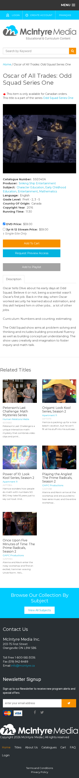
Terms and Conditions (39, 768)
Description (13, 279)
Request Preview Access (31, 253)
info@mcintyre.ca (23, 665)
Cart (63, 747)
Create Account (41, 15)
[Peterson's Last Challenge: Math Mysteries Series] (20, 391)
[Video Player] (39, 138)
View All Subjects (39, 610)
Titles (17, 747)
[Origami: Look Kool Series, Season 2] (59, 391)
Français (65, 15)
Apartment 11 (49, 415)
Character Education (30, 187)
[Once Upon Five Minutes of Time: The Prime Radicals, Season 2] (20, 523)
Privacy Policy (39, 772)
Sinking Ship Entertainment (37, 183)
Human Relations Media (16, 419)
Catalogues (49, 747)
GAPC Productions (52, 485)
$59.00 (19, 224)
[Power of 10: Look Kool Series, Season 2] (20, 457)
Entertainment (28, 191)
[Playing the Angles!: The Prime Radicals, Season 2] (59, 457)
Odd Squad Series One (58, 98)
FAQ (73, 747)
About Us (31, 747)
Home (7, 64)
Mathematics (48, 191)
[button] (39, 138)
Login (16, 15)
